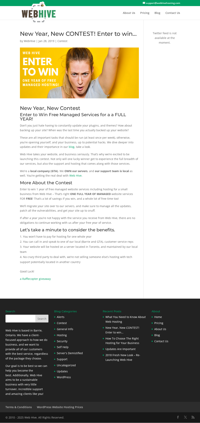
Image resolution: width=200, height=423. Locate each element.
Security (62, 341)
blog (71, 147)
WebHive (29, 41)
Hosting (62, 335)
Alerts (60, 317)
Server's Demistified (70, 353)
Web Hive (75, 175)
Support (62, 359)
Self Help (63, 347)
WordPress (64, 377)
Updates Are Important (120, 349)
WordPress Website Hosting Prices (60, 407)
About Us (129, 13)
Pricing (144, 13)
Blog (157, 13)
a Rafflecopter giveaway (35, 279)
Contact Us (172, 13)
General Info (65, 329)
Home (158, 317)
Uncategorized (66, 365)
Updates (62, 371)
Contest (62, 41)
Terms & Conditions (18, 407)
